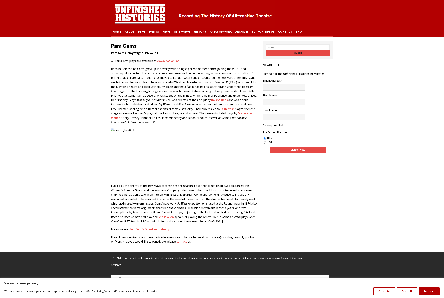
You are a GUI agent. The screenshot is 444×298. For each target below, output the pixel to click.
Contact (285, 32)
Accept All (429, 291)
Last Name (270, 110)
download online (168, 61)
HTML (270, 138)
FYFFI (141, 32)
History (200, 32)
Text (269, 142)
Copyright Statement (291, 257)
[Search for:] (298, 47)
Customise (384, 291)
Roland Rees (219, 100)
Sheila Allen (166, 217)
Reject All (407, 291)
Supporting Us (263, 32)
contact (182, 241)
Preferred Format (275, 132)
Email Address (272, 81)
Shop (300, 32)
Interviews (182, 32)
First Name (270, 95)
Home (117, 32)
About (130, 32)
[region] (222, 288)
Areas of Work (221, 32)
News (166, 32)
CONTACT (116, 265)
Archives (241, 32)
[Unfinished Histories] (193, 25)
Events (154, 32)
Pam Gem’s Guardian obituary (149, 229)
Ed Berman (227, 109)
